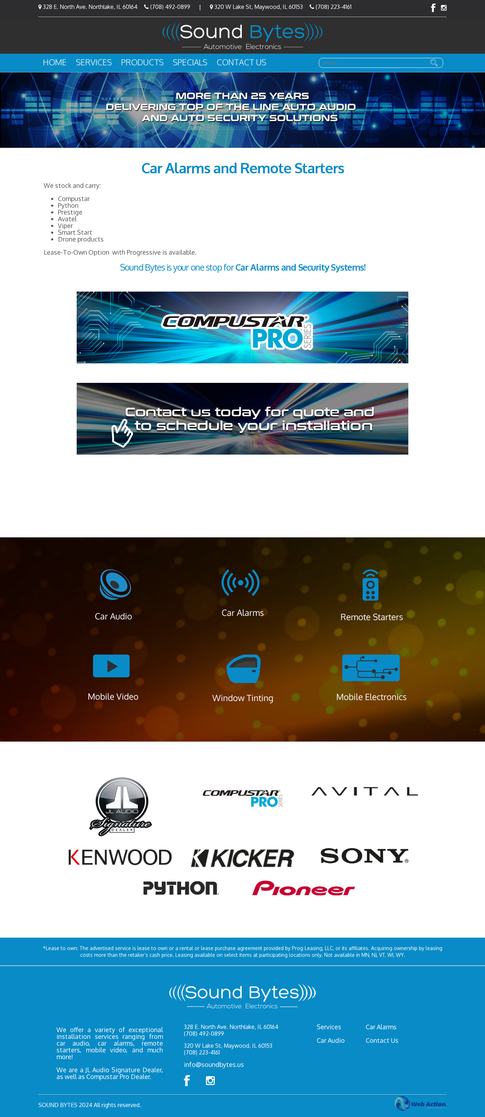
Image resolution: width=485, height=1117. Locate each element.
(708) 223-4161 (333, 6)
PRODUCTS (142, 62)
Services (329, 1027)
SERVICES (94, 62)
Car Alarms (381, 1027)
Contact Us (382, 1040)
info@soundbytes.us (214, 1064)
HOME (55, 62)
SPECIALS (190, 62)
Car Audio (331, 1040)
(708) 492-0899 (169, 6)
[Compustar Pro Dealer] (242, 327)
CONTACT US (241, 62)
